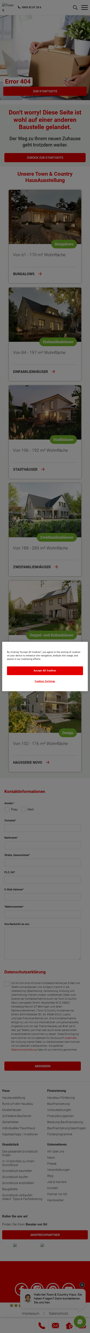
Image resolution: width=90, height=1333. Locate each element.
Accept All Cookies (45, 670)
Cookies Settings (45, 681)
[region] (45, 666)
